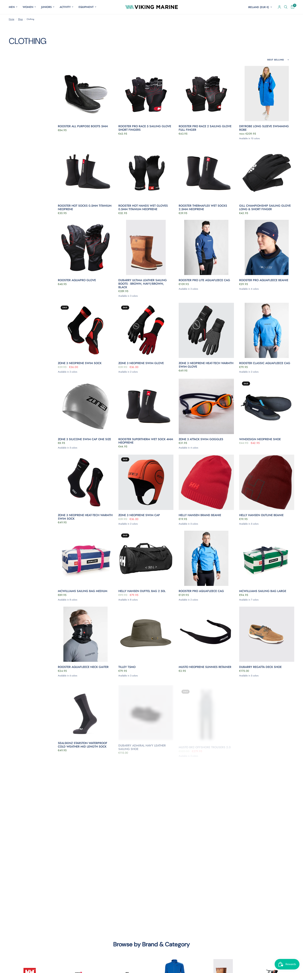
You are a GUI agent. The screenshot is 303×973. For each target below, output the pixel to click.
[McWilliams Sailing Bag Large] (266, 558)
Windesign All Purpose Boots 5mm (85, 819)
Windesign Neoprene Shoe (260, 439)
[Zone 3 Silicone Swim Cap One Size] (85, 406)
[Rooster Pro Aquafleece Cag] (206, 558)
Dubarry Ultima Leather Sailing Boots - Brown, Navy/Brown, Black (142, 284)
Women (28, 7)
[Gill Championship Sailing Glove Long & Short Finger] (266, 173)
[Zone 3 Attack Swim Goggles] (206, 406)
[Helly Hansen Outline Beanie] (266, 482)
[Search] (285, 7)
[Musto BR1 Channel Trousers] (146, 865)
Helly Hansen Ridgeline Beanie (263, 898)
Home (11, 19)
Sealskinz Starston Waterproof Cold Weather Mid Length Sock (82, 744)
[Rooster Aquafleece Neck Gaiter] (85, 634)
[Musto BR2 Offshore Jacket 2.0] (85, 865)
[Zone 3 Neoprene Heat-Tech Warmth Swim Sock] (85, 482)
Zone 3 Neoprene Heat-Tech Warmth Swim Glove (206, 364)
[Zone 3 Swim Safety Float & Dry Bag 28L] (146, 786)
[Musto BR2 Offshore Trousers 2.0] (206, 710)
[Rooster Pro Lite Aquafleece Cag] (206, 247)
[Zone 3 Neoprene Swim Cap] (146, 482)
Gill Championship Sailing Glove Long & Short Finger (265, 207)
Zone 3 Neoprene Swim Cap (139, 515)
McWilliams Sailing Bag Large (262, 591)
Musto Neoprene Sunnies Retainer (205, 667)
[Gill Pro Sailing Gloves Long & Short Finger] (266, 710)
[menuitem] (14, 7)
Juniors (46, 7)
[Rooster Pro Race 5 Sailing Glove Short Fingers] (146, 93)
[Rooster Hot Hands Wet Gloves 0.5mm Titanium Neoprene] (146, 173)
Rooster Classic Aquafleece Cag (264, 363)
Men (12, 7)
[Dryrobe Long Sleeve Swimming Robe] (266, 93)
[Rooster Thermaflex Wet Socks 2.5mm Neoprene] (206, 173)
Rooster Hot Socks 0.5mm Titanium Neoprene (85, 207)
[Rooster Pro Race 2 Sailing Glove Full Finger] (206, 93)
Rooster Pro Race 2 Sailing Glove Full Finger (205, 128)
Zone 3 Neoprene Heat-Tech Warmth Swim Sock (85, 517)
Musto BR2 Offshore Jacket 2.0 (81, 898)
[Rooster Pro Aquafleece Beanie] (266, 247)
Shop (20, 19)
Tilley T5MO (127, 667)
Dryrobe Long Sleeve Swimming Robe (264, 128)
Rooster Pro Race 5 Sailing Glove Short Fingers (144, 128)
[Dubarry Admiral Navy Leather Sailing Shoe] (146, 710)
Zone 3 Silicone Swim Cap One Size (84, 439)
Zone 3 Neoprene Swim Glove (141, 363)
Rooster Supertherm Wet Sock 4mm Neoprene (145, 441)
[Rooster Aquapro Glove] (85, 247)
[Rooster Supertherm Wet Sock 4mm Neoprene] (146, 406)
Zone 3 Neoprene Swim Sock (80, 363)
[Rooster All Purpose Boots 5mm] (85, 93)
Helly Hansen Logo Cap (197, 819)
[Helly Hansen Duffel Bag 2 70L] (206, 865)
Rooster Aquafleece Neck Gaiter (83, 667)
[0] (291, 7)
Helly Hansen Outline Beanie (261, 515)
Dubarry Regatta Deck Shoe (260, 667)
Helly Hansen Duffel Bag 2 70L (202, 898)
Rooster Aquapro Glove (77, 280)
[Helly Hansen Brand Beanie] (206, 482)
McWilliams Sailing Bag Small (262, 819)
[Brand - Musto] (127, 972)
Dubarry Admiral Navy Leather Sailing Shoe (142, 744)
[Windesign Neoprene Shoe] (266, 406)
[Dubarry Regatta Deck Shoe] (266, 634)
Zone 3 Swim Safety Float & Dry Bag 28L (142, 820)
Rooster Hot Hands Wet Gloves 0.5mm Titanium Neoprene (143, 207)
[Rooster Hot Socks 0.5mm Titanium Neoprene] (85, 173)
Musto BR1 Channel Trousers (140, 898)
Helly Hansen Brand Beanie (200, 515)
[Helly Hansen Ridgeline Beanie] (266, 865)
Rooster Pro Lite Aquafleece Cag (204, 280)
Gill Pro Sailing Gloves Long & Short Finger (263, 744)
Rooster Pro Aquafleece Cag (201, 591)
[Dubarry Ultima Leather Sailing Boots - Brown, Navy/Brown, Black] (146, 247)
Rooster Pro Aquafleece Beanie (263, 280)
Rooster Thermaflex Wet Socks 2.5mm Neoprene (203, 207)
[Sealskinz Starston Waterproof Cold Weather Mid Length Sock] (85, 710)
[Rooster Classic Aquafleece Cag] (266, 330)
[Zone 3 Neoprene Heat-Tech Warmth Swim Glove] (206, 330)
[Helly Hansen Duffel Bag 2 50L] (146, 558)
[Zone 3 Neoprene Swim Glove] (146, 330)
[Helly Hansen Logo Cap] (206, 786)
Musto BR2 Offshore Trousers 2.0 (205, 743)
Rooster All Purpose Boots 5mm (83, 126)
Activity (65, 7)
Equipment (86, 7)
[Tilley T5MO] (146, 634)
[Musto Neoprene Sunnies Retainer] (206, 634)
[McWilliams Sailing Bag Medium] (85, 558)
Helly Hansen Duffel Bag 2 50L (142, 591)
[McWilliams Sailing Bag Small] (266, 786)
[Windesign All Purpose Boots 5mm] (85, 786)
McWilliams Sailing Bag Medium (82, 591)
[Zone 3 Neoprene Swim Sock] (85, 330)
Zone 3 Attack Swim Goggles (201, 439)
